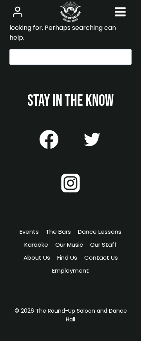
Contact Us (101, 257)
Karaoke (36, 244)
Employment (70, 270)
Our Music (69, 244)
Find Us (67, 257)
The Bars (58, 231)
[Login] (17, 12)
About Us (37, 257)
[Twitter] (92, 139)
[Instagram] (70, 183)
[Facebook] (49, 139)
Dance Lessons (99, 231)
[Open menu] (120, 11)
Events (29, 231)
